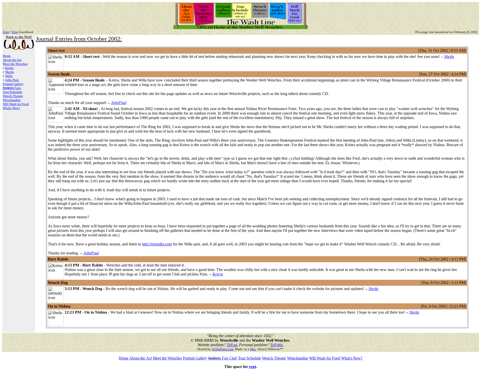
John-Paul (12, 80)
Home (7, 56)
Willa (9, 76)
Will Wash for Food (16, 104)
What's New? (11, 108)
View (15, 32)
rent (252, 366)
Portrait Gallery (13, 84)
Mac (253, 349)
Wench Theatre (13, 96)
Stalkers (214, 358)
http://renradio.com (157, 244)
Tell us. (232, 345)
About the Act (12, 60)
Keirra (9, 68)
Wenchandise (12, 100)
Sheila (9, 72)
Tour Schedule (12, 92)
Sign (6, 32)
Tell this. (277, 345)
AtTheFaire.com (222, 349)
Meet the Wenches (15, 64)
